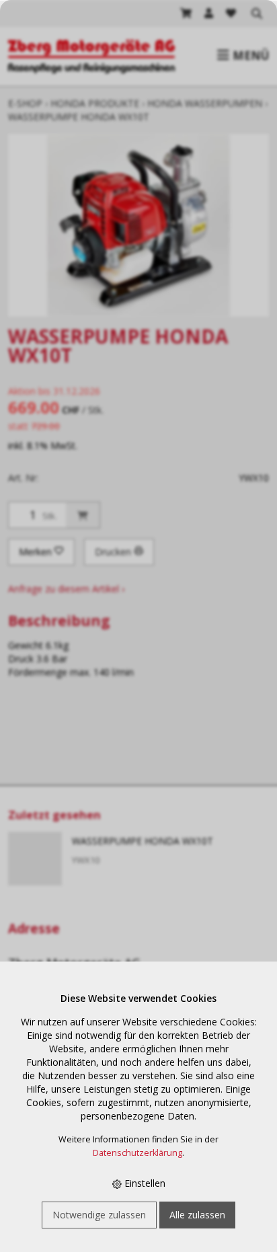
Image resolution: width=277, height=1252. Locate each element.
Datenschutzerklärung (137, 1153)
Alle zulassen (197, 1214)
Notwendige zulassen (99, 1214)
